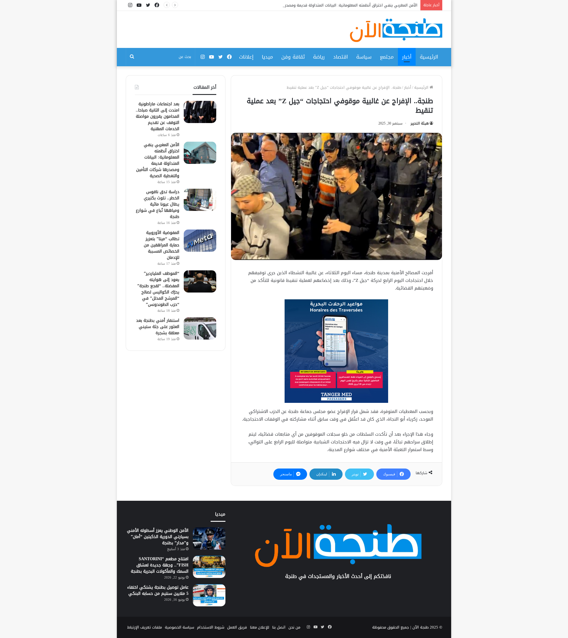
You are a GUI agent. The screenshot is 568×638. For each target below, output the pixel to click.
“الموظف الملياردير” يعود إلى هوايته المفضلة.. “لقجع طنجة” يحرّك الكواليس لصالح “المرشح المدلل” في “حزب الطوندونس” (158, 288)
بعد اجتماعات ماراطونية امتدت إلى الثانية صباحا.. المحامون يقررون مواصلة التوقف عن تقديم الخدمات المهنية (157, 116)
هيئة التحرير (420, 123)
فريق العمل (237, 627)
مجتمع (387, 57)
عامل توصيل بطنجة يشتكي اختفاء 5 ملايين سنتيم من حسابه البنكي (157, 590)
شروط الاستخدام (210, 627)
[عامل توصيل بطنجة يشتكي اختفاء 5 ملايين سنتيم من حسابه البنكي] (209, 595)
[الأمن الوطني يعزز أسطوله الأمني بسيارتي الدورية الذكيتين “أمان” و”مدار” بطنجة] (209, 538)
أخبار (407, 57)
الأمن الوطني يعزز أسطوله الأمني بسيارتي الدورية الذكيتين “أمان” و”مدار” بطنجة (157, 536)
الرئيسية (429, 57)
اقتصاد (340, 57)
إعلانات (246, 57)
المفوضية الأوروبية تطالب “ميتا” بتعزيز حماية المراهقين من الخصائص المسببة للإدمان (161, 245)
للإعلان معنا (259, 627)
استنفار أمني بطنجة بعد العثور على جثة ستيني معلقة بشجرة (157, 326)
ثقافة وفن (293, 57)
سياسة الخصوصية (179, 627)
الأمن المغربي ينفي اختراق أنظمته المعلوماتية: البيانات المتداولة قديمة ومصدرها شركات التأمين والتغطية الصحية (322, 5)
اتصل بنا (278, 627)
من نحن (294, 627)
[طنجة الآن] (396, 30)
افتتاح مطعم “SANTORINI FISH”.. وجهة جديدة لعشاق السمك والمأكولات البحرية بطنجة (159, 565)
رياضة (319, 57)
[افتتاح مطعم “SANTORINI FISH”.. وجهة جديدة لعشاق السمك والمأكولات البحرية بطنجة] (209, 567)
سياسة (364, 57)
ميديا (267, 57)
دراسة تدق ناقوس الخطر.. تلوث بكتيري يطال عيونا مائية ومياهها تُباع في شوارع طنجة (157, 204)
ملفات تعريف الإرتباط (144, 627)
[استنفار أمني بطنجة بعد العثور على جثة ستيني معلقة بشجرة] (200, 328)
